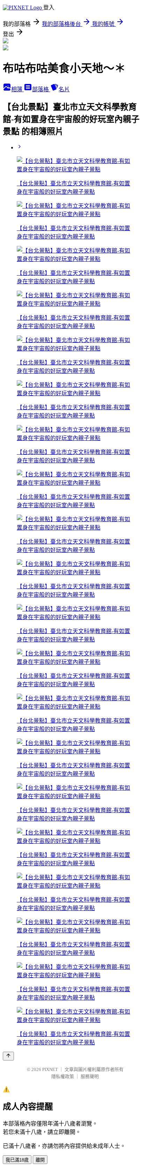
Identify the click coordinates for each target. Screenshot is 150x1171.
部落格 (41, 89)
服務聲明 (90, 1076)
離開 (40, 1160)
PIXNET (50, 1069)
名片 (64, 89)
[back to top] (8, 1056)
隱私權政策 (62, 1076)
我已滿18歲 (17, 1160)
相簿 (17, 89)
